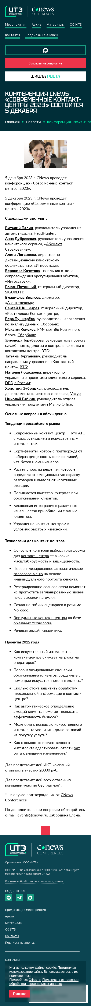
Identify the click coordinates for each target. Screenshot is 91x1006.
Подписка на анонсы (41, 35)
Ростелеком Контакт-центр (31, 313)
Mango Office (60, 404)
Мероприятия (15, 24)
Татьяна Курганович (22, 356)
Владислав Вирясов (22, 297)
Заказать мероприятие (45, 63)
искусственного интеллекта (56, 680)
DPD (9, 382)
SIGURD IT (14, 292)
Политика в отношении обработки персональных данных (44, 981)
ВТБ (23, 366)
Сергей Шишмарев (22, 308)
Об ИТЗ (76, 24)
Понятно (19, 993)
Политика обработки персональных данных (34, 881)
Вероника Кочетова (22, 270)
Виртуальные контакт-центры (40, 617)
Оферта (35, 979)
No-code (21, 610)
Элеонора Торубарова (24, 340)
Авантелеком (19, 302)
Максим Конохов (20, 329)
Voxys (75, 393)
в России (22, 382)
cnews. (38, 815)
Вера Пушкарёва (20, 318)
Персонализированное (33, 568)
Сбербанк (26, 334)
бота (18, 753)
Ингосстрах (17, 281)
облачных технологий (33, 623)
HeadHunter (44, 233)
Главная (12, 122)
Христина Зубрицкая (23, 388)
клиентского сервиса (66, 377)
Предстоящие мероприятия (25, 910)
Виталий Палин (19, 227)
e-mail (10, 815)
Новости (33, 122)
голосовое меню (28, 573)
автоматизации (18, 233)
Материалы (56, 24)
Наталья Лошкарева (23, 372)
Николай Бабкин (20, 398)
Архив (36, 24)
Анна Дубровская (20, 238)
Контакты (12, 35)
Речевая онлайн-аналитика (37, 630)
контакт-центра (35, 555)
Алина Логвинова (20, 254)
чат (77, 747)
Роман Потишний (20, 286)
